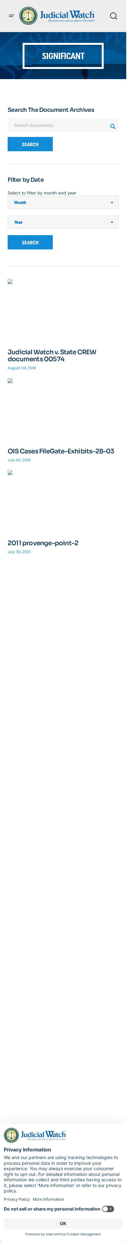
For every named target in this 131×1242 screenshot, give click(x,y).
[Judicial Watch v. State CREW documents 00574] (63, 310)
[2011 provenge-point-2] (63, 501)
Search (30, 144)
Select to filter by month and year (42, 193)
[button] (11, 16)
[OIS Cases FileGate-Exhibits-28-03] (63, 409)
